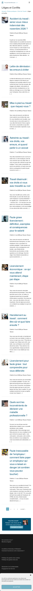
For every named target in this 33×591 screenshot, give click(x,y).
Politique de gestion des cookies (11, 558)
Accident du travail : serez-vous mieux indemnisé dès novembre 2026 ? (20, 23)
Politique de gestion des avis (10, 560)
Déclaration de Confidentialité (10, 567)
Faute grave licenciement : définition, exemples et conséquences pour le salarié (20, 223)
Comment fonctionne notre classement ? (13, 551)
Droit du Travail (22, 11)
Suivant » (23, 509)
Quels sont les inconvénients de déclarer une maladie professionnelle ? (18, 408)
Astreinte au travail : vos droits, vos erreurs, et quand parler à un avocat (20, 142)
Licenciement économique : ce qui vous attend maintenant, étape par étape (20, 272)
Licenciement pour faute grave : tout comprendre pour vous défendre (19, 365)
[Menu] (29, 2)
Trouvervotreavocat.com (10, 2)
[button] (30, 575)
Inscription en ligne (16, 527)
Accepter (16, 587)
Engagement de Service (8, 569)
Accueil (4, 11)
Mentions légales (6, 542)
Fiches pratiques (11, 11)
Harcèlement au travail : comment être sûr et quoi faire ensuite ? (20, 320)
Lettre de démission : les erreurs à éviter (20, 67)
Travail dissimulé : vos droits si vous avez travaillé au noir (20, 182)
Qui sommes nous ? (7, 540)
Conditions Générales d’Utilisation (11, 549)
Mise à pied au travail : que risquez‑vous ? (20, 104)
